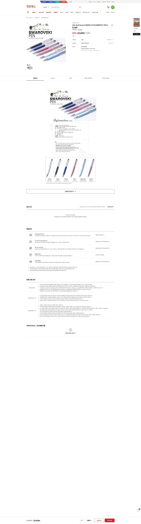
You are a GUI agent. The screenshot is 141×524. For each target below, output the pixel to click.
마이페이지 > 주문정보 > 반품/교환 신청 (48, 287)
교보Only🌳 (95, 12)
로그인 (94, 1)
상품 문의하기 (110, 206)
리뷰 (53, 78)
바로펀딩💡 (78, 12)
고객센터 (113, 1)
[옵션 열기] (108, 515)
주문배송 (104, 1)
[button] (112, 25)
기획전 (135, 31)
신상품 (66, 12)
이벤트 (71, 12)
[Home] (27, 17)
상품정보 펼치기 (69, 191)
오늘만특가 (48, 12)
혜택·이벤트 (136, 28)
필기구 (30, 17)
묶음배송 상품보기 (96, 50)
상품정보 (35, 78)
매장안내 (108, 1)
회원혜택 (98, 1)
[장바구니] (108, 7)
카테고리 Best (105, 78)
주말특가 (56, 12)
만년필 (36, 17)
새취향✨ (34, 12)
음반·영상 (41, 12)
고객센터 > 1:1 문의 (75, 287)
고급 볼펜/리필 (44, 17)
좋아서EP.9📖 (86, 12)
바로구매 (110, 520)
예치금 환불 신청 (137, 34)
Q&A (70, 78)
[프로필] (113, 7)
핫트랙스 (45, 7)
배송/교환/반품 (88, 78)
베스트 (61, 12)
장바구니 (99, 520)
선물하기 (89, 520)
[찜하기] (81, 520)
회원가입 (90, 1)
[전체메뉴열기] (28, 12)
